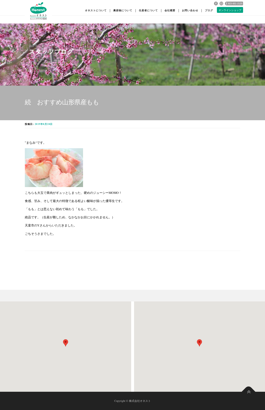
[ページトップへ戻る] (248, 392)
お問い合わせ (190, 10)
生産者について (148, 10)
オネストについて (96, 10)
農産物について (122, 10)
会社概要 (170, 10)
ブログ (209, 10)
